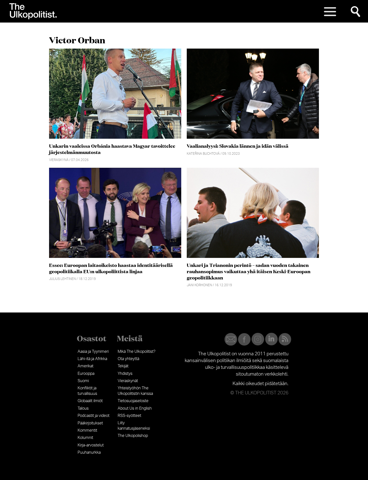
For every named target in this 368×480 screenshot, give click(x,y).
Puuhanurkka (89, 452)
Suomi (83, 381)
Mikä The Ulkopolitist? (136, 352)
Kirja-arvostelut (91, 445)
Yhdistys (125, 374)
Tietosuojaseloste (133, 401)
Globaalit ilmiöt (90, 401)
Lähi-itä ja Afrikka (92, 359)
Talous (83, 408)
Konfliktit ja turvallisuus (87, 391)
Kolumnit (85, 438)
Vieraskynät (128, 381)
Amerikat (85, 366)
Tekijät (123, 366)
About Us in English (135, 408)
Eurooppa (86, 374)
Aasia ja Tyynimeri (93, 352)
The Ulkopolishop (133, 436)
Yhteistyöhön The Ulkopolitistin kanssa (135, 391)
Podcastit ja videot (93, 416)
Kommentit (87, 430)
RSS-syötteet (129, 416)
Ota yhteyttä (128, 359)
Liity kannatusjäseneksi (134, 425)
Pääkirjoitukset (90, 423)
